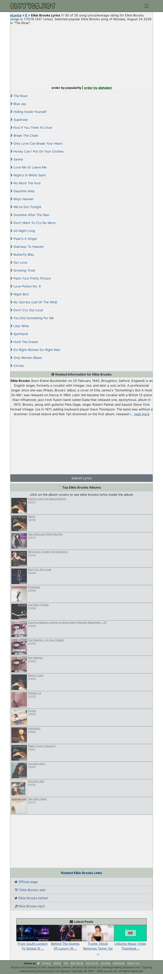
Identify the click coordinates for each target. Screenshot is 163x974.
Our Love (20, 262)
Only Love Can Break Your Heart (38, 143)
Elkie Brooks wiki (32, 890)
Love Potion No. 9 (27, 286)
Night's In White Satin (29, 175)
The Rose (20, 96)
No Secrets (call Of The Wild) (35, 302)
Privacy (46, 963)
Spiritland (20, 334)
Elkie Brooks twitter (32, 898)
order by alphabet (98, 88)
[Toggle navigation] (146, 6)
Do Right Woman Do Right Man (36, 350)
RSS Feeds (76, 963)
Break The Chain (25, 135)
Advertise (119, 963)
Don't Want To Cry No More (34, 223)
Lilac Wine (21, 326)
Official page (27, 882)
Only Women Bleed (27, 358)
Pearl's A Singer (25, 239)
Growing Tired (24, 270)
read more (141, 414)
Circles (18, 366)
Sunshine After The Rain (31, 215)
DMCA (57, 963)
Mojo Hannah (23, 199)
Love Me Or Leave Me (30, 167)
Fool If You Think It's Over (32, 128)
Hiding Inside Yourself (29, 112)
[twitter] (38, 963)
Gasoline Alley (24, 191)
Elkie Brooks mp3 (31, 906)
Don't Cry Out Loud (28, 310)
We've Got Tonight (27, 207)
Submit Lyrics (81, 478)
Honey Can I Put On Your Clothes (38, 151)
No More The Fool (27, 183)
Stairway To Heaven (28, 247)
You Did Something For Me (33, 318)
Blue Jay (19, 104)
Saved (18, 159)
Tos (66, 963)
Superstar (20, 120)
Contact (106, 963)
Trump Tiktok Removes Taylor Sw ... (98, 948)
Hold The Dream (25, 342)
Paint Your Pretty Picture (32, 278)
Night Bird (21, 294)
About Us (133, 963)
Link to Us (92, 963)
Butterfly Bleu (23, 254)
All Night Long (24, 231)
